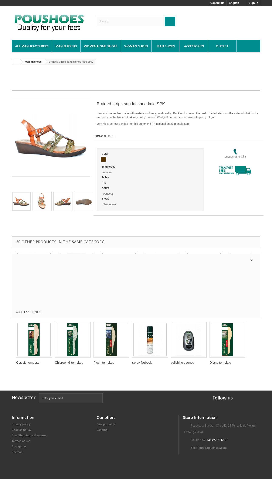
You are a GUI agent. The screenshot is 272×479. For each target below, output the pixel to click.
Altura (106, 188)
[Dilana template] (227, 340)
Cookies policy (21, 429)
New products (106, 424)
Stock (105, 198)
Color (105, 153)
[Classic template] (34, 340)
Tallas (105, 177)
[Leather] (103, 159)
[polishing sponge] (189, 340)
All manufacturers (31, 46)
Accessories (194, 46)
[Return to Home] (16, 62)
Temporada (109, 166)
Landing (102, 429)
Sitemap (17, 452)
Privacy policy (21, 424)
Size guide (19, 446)
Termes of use (21, 441)
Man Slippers (66, 46)
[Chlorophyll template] (73, 340)
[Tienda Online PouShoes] (51, 22)
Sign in (253, 2)
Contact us (217, 2)
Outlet (222, 46)
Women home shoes (100, 46)
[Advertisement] (136, 78)
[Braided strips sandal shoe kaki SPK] (21, 201)
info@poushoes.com (213, 447)
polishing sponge (182, 362)
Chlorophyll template (69, 362)
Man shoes (166, 46)
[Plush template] (111, 340)
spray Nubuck (142, 362)
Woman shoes (136, 46)
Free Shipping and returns (29, 435)
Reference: (100, 135)
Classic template (27, 362)
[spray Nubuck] (150, 340)
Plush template (104, 362)
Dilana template (220, 362)
